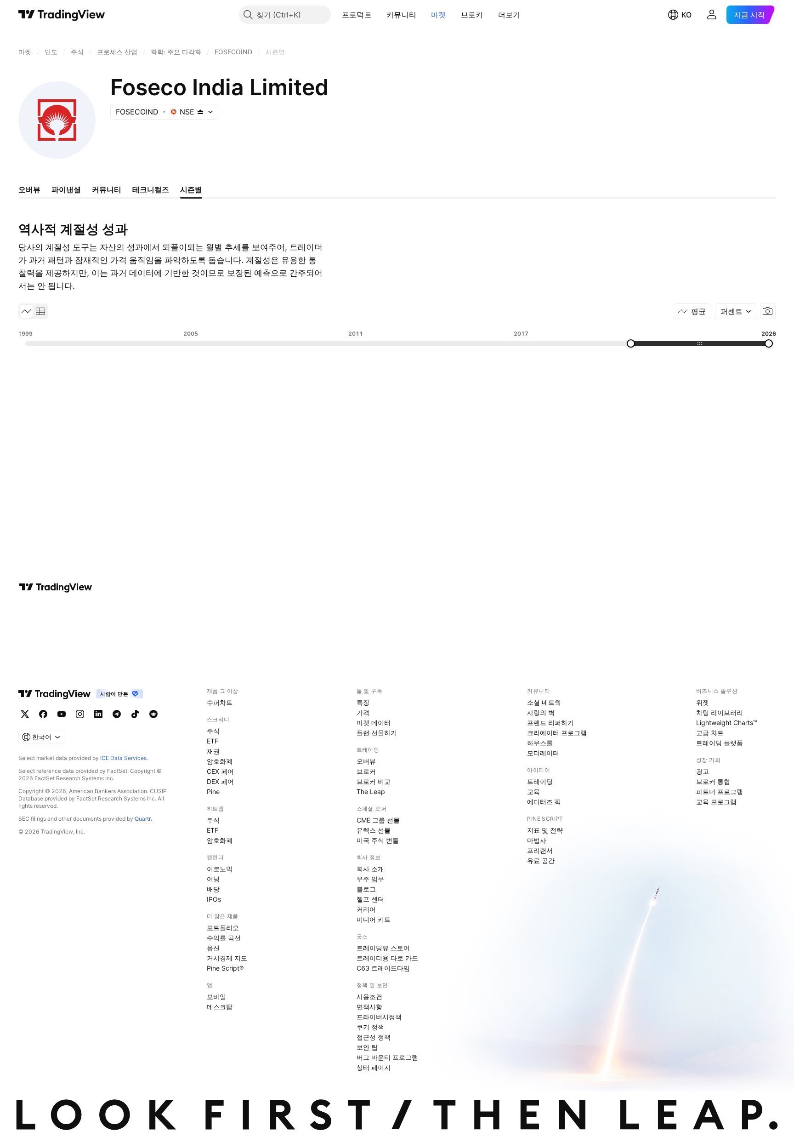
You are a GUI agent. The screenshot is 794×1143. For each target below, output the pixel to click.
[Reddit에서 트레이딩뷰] (153, 714)
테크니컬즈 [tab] (150, 189)
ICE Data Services (123, 757)
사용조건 (369, 996)
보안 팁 (367, 1047)
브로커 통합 (713, 781)
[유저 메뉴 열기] (712, 15)
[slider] (631, 343)
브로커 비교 (374, 781)
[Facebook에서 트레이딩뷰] (43, 714)
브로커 (472, 14)
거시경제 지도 (227, 958)
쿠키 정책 (370, 1027)
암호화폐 (220, 761)
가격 (363, 712)
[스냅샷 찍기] (768, 311)
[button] (378, 15)
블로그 (366, 889)
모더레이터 (543, 753)
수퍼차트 (220, 702)
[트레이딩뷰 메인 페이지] (61, 14)
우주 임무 (370, 879)
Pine (213, 791)
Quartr (143, 818)
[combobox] (735, 311)
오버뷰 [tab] (29, 189)
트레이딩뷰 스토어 (383, 948)
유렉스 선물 (374, 830)
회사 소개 (370, 869)
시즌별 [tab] (191, 189)
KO (686, 14)
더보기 (509, 14)
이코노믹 (220, 869)
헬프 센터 (370, 899)
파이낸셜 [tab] (66, 189)
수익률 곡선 (224, 938)
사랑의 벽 (541, 712)
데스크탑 (220, 1007)
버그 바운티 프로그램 (387, 1057)
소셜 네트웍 (544, 702)
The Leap (371, 791)
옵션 (213, 948)
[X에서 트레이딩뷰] (24, 714)
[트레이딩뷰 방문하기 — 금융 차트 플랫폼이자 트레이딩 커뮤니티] (55, 587)
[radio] (26, 311)
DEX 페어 (220, 781)
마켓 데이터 (374, 722)
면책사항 (369, 1007)
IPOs (214, 899)
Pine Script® (225, 968)
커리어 (366, 909)
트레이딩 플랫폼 (719, 743)
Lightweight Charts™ (726, 722)
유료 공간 (541, 860)
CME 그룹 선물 (378, 820)
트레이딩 (540, 781)
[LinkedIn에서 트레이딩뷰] (98, 714)
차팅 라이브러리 (719, 712)
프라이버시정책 (379, 1017)
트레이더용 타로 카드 (387, 958)
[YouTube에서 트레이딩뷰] (61, 714)
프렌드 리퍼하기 (550, 722)
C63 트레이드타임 (383, 968)
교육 (533, 791)
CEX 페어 (220, 771)
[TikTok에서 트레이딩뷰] (135, 714)
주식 (213, 731)
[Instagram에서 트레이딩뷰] (80, 714)
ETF (212, 741)
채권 (213, 751)
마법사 (536, 840)
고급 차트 (710, 733)
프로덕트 (357, 14)
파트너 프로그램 (719, 791)
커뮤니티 (401, 14)
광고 (702, 771)
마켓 (438, 14)
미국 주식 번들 (378, 840)
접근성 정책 (374, 1037)
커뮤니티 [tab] (106, 189)
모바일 (216, 996)
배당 (213, 889)
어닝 (213, 879)
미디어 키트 (374, 919)
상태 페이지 (374, 1067)
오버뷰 (366, 761)
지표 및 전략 (545, 830)
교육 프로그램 (716, 802)
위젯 (702, 702)
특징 (363, 702)
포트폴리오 (223, 928)
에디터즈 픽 (544, 802)
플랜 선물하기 (377, 733)
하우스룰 (540, 743)
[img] (200, 112)
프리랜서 (540, 850)
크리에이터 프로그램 (557, 733)
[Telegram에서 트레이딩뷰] (116, 714)
